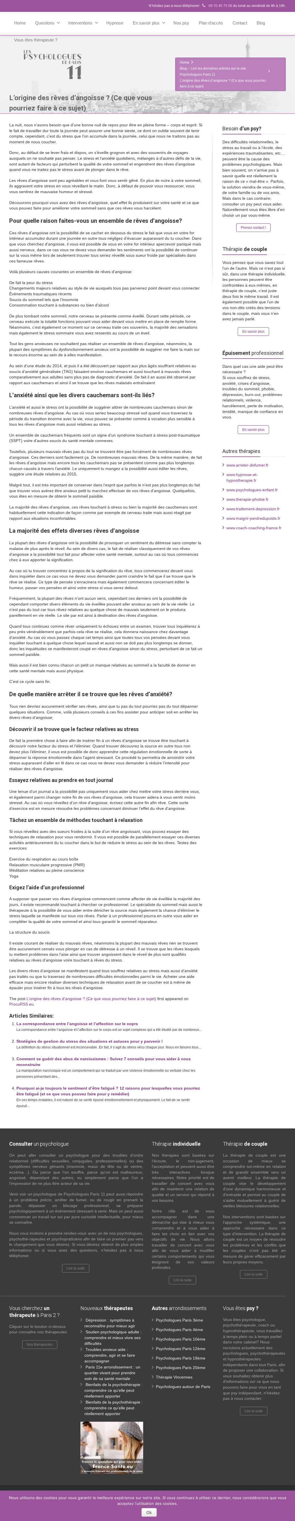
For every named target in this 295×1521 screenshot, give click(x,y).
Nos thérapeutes (40, 1345)
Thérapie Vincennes (174, 1377)
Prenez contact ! (253, 228)
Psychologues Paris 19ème (180, 1358)
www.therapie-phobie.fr (247, 499)
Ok (149, 1512)
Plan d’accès (211, 22)
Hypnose (114, 22)
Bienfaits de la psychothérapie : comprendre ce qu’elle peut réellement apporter (113, 1390)
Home (20, 22)
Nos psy (181, 22)
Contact (239, 22)
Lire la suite (76, 1268)
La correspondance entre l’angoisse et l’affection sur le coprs (77, 1023)
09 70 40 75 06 (220, 6)
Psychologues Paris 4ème (179, 1329)
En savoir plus (146, 22)
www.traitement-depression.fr (253, 509)
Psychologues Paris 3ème (179, 1320)
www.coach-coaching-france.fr (253, 528)
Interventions (80, 22)
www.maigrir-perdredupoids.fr (253, 518)
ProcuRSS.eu (21, 1004)
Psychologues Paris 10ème (180, 1339)
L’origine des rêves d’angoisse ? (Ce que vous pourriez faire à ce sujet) (91, 998)
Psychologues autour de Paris (183, 1386)
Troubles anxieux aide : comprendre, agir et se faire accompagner (109, 1355)
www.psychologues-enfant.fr (252, 490)
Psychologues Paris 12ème (180, 1348)
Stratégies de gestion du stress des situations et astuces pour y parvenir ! (89, 1041)
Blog (261, 22)
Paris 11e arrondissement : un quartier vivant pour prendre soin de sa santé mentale (112, 1373)
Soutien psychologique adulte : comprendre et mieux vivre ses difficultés (112, 1338)
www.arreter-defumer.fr (247, 465)
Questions (44, 22)
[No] (288, 1506)
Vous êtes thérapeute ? (35, 39)
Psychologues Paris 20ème (180, 1367)
